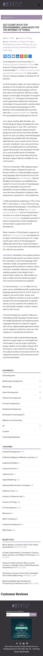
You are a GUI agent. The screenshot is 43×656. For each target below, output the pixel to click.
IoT (31, 45)
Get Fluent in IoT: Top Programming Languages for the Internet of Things (21, 27)
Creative (5, 432)
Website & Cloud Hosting (12, 420)
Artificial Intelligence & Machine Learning (18, 457)
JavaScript (7, 213)
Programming (24, 47)
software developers (11, 218)
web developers (25, 178)
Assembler (13, 42)
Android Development (11, 452)
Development (8, 45)
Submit (33, 614)
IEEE (13, 99)
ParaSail (15, 47)
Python (33, 47)
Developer (30, 42)
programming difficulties (20, 113)
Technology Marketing (11, 437)
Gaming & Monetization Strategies (16, 485)
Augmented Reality (10, 463)
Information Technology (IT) (13, 415)
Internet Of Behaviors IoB (12, 497)
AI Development (8, 376)
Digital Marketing (9, 480)
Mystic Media (9, 646)
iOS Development (9, 508)
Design (22, 42)
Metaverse (6, 513)
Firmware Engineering (11, 404)
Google (21, 287)
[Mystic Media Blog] (13, 4)
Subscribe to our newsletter (14, 611)
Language (7, 47)
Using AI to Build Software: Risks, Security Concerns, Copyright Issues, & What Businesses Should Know (20, 565)
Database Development (11, 409)
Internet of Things (25, 38)
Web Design (7, 530)
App (6, 42)
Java (34, 45)
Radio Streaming (8, 519)
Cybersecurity (7, 474)
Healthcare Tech (8, 491)
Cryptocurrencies (9, 469)
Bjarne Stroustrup (15, 235)
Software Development (11, 525)
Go (30, 210)
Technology (7, 50)
